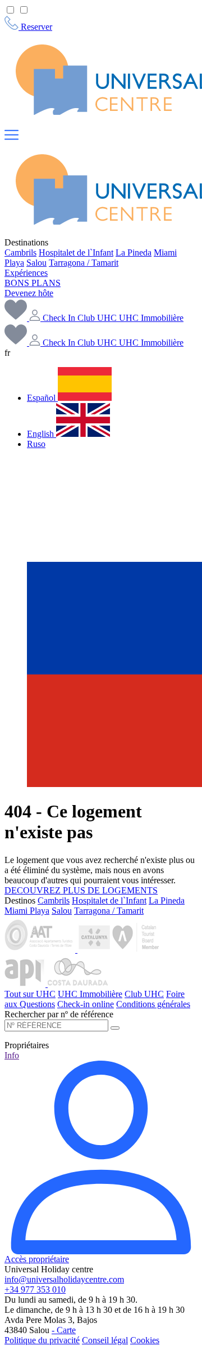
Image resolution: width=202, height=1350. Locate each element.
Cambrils (20, 252)
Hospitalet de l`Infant (76, 252)
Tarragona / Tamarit (83, 262)
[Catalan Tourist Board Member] (120, 949)
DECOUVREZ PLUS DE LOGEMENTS (81, 890)
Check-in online (85, 1004)
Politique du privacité (42, 1340)
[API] (26, 984)
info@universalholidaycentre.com (64, 1279)
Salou (36, 262)
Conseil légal (105, 1340)
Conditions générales (153, 1004)
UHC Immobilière (90, 994)
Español (42, 398)
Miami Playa (26, 910)
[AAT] (40, 949)
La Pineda (134, 252)
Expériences (26, 273)
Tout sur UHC (30, 994)
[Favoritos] (16, 318)
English (41, 434)
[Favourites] (16, 342)
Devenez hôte (28, 293)
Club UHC (144, 994)
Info (11, 1055)
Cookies (144, 1340)
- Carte (64, 1330)
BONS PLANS (32, 283)
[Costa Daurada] (78, 984)
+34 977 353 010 (35, 1289)
